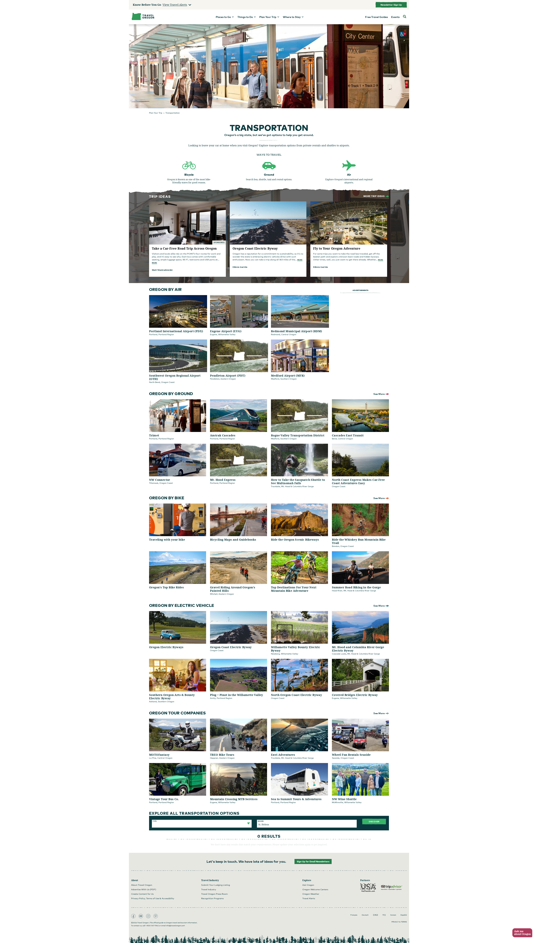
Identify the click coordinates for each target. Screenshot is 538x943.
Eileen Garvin (240, 267)
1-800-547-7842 (152, 926)
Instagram (148, 916)
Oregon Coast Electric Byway (255, 248)
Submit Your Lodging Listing (215, 885)
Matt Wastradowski (162, 269)
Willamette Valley (226, 334)
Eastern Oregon (228, 379)
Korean (393, 915)
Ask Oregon (308, 885)
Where (261, 821)
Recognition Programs (212, 898)
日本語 (375, 915)
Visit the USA (368, 887)
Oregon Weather (310, 894)
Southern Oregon (288, 379)
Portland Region (166, 334)
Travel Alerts (308, 898)
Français (353, 915)
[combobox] (202, 822)
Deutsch (365, 915)
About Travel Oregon (141, 885)
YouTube (141, 916)
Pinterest (155, 916)
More (154, 263)
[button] (522, 932)
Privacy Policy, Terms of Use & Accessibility (152, 898)
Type (155, 821)
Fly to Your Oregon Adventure (336, 248)
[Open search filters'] (404, 17)
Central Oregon (288, 334)
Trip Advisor (391, 887)
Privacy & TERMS (399, 922)
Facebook (133, 916)
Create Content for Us (142, 894)
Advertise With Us (143, 889)
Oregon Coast (168, 382)
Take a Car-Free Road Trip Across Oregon (184, 248)
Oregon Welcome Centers (315, 889)
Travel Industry (208, 889)
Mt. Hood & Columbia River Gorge (297, 486)
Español (404, 915)
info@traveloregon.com (175, 926)
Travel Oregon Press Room (214, 894)
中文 (384, 915)
